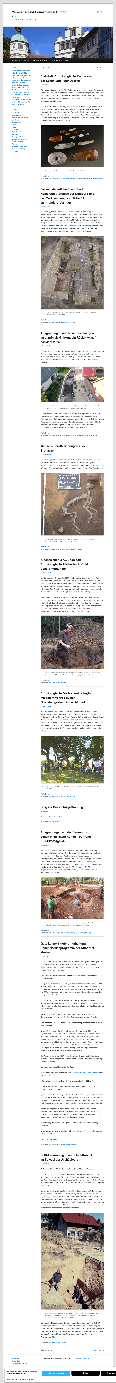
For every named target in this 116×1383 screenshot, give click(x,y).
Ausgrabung (65, 322)
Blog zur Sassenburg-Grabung (62, 807)
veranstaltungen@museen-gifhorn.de (85, 1072)
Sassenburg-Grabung (84, 435)
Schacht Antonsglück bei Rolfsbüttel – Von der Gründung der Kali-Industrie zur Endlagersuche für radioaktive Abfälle (21, 92)
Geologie (69, 1144)
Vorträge (72, 322)
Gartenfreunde (17, 132)
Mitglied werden (57, 60)
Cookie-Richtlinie (12, 1379)
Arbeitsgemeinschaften (40, 60)
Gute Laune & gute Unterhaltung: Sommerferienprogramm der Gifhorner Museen (67, 947)
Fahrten (14, 127)
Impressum (30, 1379)
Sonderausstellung (97, 178)
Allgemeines (56, 178)
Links (67, 60)
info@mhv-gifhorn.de (82, 1358)
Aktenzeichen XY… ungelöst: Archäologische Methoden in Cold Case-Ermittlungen (64, 564)
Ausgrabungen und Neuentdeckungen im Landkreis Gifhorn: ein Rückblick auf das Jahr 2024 (68, 337)
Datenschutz (22, 1379)
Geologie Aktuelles (18, 137)
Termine (26, 60)
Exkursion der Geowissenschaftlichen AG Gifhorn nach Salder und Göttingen (21, 72)
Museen (88, 178)
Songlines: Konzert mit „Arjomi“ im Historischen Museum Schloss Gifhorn (21, 101)
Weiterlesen (46, 176)
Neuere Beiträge (98, 68)
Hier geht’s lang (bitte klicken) (51, 816)
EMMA (63, 1144)
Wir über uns (16, 60)
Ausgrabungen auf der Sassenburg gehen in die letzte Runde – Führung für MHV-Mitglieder (66, 836)
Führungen (72, 933)
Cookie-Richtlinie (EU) (19, 1363)
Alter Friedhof (16, 115)
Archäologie (81, 178)
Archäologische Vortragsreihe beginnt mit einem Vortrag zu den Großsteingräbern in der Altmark (67, 697)
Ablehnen (85, 1373)
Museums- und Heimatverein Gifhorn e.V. (40, 14)
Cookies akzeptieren (56, 1373)
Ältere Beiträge (46, 68)
